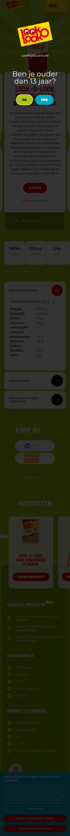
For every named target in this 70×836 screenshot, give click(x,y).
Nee (44, 100)
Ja (24, 100)
